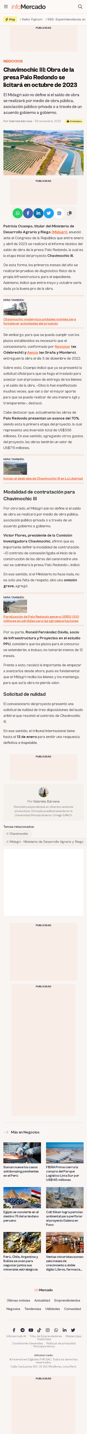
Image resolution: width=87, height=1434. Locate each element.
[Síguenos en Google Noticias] (59, 213)
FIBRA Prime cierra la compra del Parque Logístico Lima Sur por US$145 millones (62, 1173)
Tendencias (32, 1309)
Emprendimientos (67, 1300)
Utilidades (52, 1309)
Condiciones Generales (27, 1343)
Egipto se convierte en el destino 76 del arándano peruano (21, 1216)
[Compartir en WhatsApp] (18, 213)
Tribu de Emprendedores (46, 1336)
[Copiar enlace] (69, 213)
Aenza (32, 352)
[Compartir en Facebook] (28, 213)
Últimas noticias (18, 1300)
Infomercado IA (16, 1336)
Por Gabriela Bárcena (17, 121)
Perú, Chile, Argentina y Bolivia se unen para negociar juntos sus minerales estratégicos (20, 1263)
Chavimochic (19, 834)
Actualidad (42, 1300)
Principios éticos (44, 1346)
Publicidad (44, 1339)
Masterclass (74, 1336)
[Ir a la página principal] (29, 6)
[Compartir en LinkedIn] (38, 213)
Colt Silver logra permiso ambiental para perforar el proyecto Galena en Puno (64, 1218)
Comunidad (72, 1309)
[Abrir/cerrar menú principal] (6, 7)
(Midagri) (59, 232)
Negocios (13, 61)
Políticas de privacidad (61, 1343)
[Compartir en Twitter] (49, 213)
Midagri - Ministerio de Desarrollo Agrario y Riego (46, 842)
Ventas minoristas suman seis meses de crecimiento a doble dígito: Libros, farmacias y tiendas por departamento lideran (64, 1263)
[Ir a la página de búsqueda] (80, 7)
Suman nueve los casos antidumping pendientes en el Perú (21, 1171)
